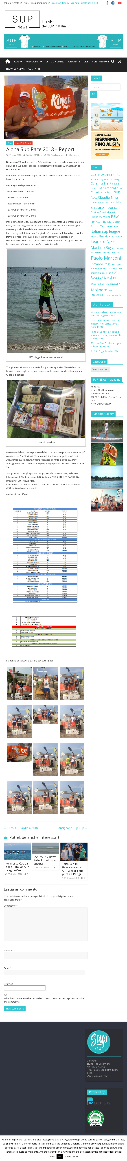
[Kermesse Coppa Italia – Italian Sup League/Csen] (17, 844)
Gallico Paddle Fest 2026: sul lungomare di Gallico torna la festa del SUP (105, 323)
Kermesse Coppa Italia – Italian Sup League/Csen (17, 867)
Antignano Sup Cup (73, 828)
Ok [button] (59, 1156)
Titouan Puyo (97, 294)
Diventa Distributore (96, 61)
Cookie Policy (71, 1156)
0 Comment (73, 155)
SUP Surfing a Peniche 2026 (104, 351)
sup (109, 272)
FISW (115, 216)
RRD (105, 268)
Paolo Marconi (106, 258)
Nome (8, 950)
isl (117, 226)
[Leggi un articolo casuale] (119, 61)
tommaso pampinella (112, 295)
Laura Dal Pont (115, 236)
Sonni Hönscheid (115, 268)
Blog (16, 61)
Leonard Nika (103, 241)
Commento (11, 905)
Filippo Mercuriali (100, 217)
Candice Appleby (112, 179)
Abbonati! (74, 61)
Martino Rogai (103, 247)
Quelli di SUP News (34, 155)
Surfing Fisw (103, 283)
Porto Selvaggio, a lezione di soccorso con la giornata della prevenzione (106, 335)
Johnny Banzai (99, 236)
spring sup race (99, 272)
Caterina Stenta (102, 183)
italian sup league (105, 231)
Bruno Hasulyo (98, 179)
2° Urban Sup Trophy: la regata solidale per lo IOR (73, 2)
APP (92, 176)
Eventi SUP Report (23, 143)
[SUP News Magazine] (62, 11)
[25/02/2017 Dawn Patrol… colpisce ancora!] (45, 844)
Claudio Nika (108, 197)
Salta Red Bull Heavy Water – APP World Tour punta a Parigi (72, 869)
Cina (120, 188)
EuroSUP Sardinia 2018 (21, 828)
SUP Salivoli (105, 277)
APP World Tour (106, 175)
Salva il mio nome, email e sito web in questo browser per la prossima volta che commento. (44, 1000)
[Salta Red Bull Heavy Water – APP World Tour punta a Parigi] (74, 844)
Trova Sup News (15, 68)
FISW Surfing (98, 221)
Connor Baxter (97, 202)
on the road (113, 252)
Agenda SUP (32, 61)
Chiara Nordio (109, 188)
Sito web (8, 983)
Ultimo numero (55, 61)
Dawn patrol (110, 202)
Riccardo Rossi (101, 264)
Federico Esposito (108, 212)
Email (7, 968)
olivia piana (102, 252)
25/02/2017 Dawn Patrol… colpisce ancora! (45, 860)
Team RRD (112, 291)
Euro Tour (105, 207)
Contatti (34, 68)
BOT (120, 175)
